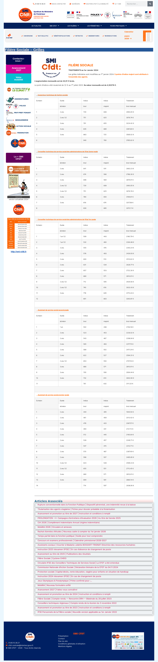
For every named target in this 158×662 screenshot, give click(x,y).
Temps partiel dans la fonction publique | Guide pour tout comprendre (70, 536)
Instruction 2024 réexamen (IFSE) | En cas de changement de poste (69, 576)
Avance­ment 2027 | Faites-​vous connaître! (57, 590)
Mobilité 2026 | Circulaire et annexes (55, 527)
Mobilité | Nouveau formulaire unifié (54, 585)
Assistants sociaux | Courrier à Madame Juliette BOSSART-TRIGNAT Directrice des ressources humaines (86, 545)
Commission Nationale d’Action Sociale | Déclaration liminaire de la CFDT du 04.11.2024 (78, 567)
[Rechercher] (150, 3)
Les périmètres (93, 26)
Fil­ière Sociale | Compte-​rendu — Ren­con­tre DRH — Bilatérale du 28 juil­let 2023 (75, 599)
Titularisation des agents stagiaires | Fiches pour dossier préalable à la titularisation (76, 509)
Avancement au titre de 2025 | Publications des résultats (64, 554)
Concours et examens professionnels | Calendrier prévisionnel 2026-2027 (72, 540)
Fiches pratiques (117, 26)
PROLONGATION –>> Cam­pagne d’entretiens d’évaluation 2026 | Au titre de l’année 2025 (79, 518)
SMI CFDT (53, 26)
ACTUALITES (36, 26)
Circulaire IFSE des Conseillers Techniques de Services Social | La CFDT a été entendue (78, 563)
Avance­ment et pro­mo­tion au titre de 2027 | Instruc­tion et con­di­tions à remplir (74, 513)
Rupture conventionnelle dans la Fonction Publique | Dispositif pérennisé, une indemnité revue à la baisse (87, 505)
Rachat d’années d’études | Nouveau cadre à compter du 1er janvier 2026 (72, 531)
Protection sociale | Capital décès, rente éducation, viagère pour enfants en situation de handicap (83, 572)
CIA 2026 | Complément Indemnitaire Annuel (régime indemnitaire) (69, 522)
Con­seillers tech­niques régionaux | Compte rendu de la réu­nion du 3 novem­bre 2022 (77, 603)
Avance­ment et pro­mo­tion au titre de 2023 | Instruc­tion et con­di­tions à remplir (74, 607)
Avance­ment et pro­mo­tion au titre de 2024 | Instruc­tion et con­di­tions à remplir (74, 594)
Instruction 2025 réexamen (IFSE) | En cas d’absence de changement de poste (74, 549)
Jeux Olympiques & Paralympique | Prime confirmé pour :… (65, 581)
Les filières (72, 26)
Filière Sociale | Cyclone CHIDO (52, 558)
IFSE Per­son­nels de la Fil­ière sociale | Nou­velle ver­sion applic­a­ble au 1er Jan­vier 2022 (77, 612)
